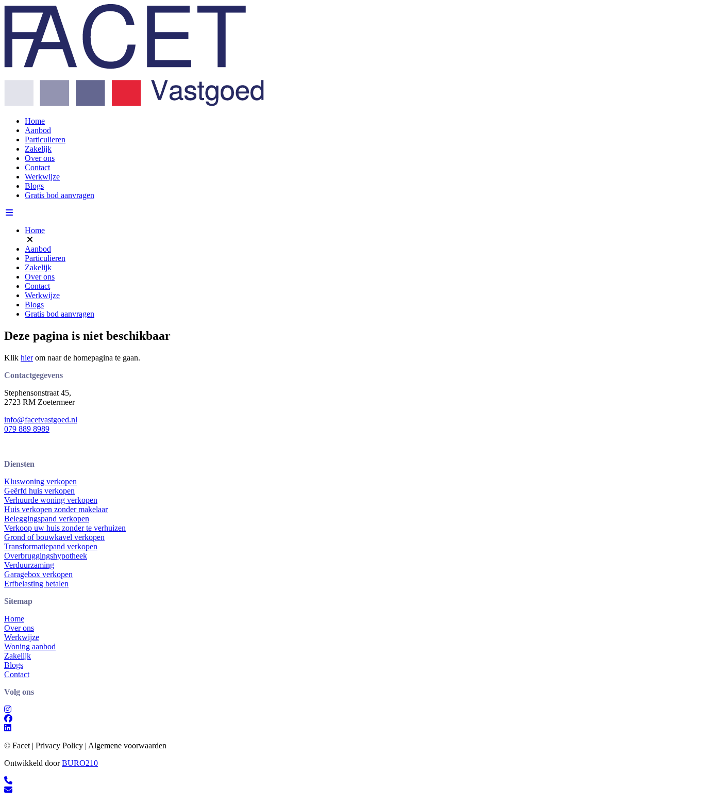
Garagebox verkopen (38, 574)
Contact (37, 167)
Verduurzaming (29, 565)
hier (27, 357)
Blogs (34, 186)
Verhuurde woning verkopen (50, 500)
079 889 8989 (26, 428)
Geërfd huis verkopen (39, 490)
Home (35, 121)
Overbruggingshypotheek (45, 555)
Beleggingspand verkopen (46, 518)
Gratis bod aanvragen (59, 195)
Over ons (40, 158)
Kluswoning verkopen (40, 481)
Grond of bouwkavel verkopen (54, 537)
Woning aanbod (30, 646)
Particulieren (45, 139)
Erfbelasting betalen (36, 583)
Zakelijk (38, 148)
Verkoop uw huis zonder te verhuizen (65, 527)
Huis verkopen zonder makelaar (56, 509)
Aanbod (38, 130)
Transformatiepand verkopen (50, 546)
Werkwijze (42, 176)
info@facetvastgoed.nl (40, 419)
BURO (80, 763)
